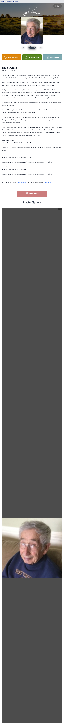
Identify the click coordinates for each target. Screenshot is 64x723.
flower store (47, 182)
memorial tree (22, 182)
